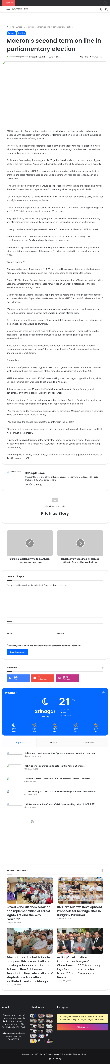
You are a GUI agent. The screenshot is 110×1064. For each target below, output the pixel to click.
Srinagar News (35, 57)
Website (60, 633)
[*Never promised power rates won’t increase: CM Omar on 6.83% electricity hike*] (33, 1031)
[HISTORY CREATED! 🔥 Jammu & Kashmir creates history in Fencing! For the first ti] (41, 1036)
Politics (21, 33)
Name (10, 621)
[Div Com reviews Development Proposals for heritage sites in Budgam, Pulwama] (80, 890)
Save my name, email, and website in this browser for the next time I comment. (45, 645)
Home (11, 27)
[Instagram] (41, 484)
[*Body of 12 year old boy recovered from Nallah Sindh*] (49, 1036)
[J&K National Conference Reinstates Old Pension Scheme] (14, 769)
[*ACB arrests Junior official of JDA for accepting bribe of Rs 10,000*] (14, 808)
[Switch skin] (101, 10)
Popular (19, 742)
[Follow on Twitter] (42, 57)
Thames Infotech (80, 1054)
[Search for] (106, 10)
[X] (34, 484)
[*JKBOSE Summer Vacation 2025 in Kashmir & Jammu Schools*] (14, 782)
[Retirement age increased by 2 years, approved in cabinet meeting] (14, 757)
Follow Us (84, 1027)
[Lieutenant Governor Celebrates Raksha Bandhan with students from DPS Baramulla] (33, 1016)
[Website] (27, 484)
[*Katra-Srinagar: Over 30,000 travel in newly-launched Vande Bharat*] (14, 795)
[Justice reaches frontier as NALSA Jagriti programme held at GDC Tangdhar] (49, 1021)
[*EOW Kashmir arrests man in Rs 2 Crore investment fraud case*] (41, 1031)
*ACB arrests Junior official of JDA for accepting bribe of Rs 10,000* (59, 804)
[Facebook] (30, 484)
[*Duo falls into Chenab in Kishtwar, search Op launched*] (49, 1031)
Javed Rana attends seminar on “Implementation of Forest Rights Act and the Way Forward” (28, 913)
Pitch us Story (55, 513)
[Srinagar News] (20, 9)
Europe (19, 27)
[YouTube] (37, 484)
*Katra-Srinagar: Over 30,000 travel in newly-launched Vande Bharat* (61, 791)
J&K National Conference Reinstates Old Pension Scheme (54, 765)
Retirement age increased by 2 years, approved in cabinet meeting (59, 753)
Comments (89, 742)
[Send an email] (44, 57)
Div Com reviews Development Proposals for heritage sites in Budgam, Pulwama (52, 3)
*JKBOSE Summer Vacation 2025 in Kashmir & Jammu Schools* (57, 778)
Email (10, 633)
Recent (53, 742)
